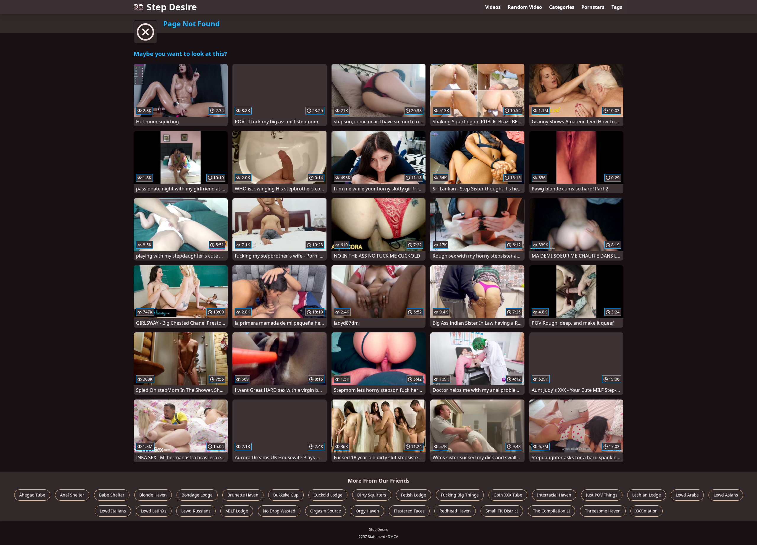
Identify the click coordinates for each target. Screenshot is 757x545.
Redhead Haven (455, 511)
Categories (561, 7)
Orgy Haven (367, 511)
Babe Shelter (111, 495)
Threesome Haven (603, 511)
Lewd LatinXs (153, 511)
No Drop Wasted (279, 511)
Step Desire (172, 7)
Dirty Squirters (371, 495)
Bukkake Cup (286, 495)
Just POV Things (601, 495)
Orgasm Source (325, 511)
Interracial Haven (554, 495)
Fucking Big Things (460, 495)
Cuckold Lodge (327, 495)
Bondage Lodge (197, 495)
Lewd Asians (726, 495)
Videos (493, 7)
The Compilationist (551, 511)
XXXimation (646, 511)
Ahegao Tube (32, 495)
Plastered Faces (409, 511)
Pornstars (592, 7)
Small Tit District (502, 511)
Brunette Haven (242, 495)
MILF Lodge (236, 511)
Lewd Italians (113, 511)
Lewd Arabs (687, 495)
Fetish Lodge (413, 495)
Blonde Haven (153, 495)
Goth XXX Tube (508, 495)
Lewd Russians (196, 511)
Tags (617, 7)
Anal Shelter (72, 495)
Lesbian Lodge (646, 495)
